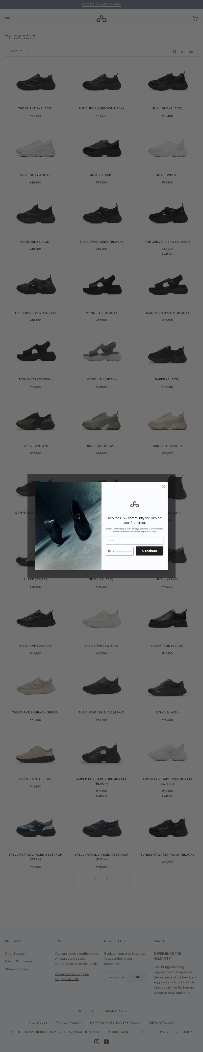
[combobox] (110, 551)
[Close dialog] (163, 486)
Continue (149, 551)
